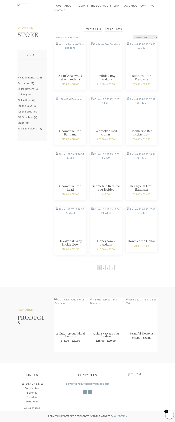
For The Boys (114, 29)
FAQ (151, 6)
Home (58, 6)
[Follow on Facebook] (85, 392)
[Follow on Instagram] (90, 392)
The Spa (80, 6)
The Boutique (99, 6)
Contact (59, 10)
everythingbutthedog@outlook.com (89, 383)
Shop (117, 6)
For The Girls (93, 29)
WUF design (120, 416)
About (69, 6)
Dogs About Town (134, 6)
